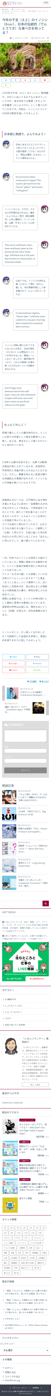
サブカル (17, 1238)
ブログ (8, 1018)
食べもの (45, 681)
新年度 (23, 1258)
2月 (11, 1228)
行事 (15, 1268)
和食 (12, 1253)
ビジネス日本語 (35, 1243)
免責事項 (36, 1388)
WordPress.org (12, 1380)
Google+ (14, 663)
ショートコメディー (14, 1012)
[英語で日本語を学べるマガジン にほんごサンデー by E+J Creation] (20, 3)
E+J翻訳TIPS (10, 999)
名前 (7, 747)
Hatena (38, 663)
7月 (43, 1228)
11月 (25, 1233)
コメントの (12, 1376)
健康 (5, 1253)
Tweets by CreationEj (12, 1103)
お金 (39, 1233)
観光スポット (25, 1268)
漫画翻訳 (14, 1263)
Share (38, 657)
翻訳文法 (41, 1263)
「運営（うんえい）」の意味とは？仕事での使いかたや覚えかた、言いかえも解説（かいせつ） (26, 1292)
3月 (18, 1228)
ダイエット (38, 1238)
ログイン (9, 1368)
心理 (5, 1258)
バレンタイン (21, 1243)
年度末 (44, 1253)
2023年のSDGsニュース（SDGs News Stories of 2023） (26, 1327)
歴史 (5, 1263)
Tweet (14, 657)
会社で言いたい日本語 (15, 1025)
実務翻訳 (35, 1253)
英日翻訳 (7, 1268)
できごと (7, 1238)
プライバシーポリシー (20, 1388)
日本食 (32, 1258)
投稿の (10, 1372)
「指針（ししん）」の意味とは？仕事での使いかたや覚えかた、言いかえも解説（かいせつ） (26, 1311)
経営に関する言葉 (27, 1263)
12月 (32, 1233)
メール (8, 757)
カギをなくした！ (13, 1319)
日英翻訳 (41, 1258)
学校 (26, 1253)
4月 (24, 1228)
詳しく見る (35, 1085)
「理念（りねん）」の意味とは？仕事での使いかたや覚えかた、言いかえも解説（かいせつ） (26, 1301)
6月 (37, 1228)
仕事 (30, 1248)
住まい (38, 1248)
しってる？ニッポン (14, 1006)
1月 (5, 1228)
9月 (11, 1233)
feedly (38, 670)
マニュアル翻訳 (9, 1248)
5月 (30, 1228)
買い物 (36, 1268)
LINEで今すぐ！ (39, 939)
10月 (18, 1233)
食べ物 (16, 1273)
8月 (5, 1233)
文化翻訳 (33, 681)
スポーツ (27, 1238)
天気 (19, 1253)
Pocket (14, 670)
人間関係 (22, 1248)
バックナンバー (7, 1343)
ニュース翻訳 (8, 1243)
